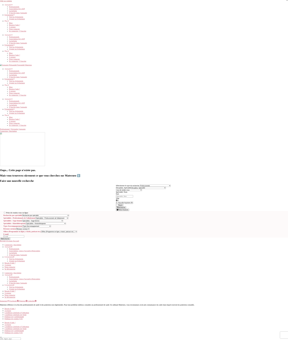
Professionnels (14, 7)
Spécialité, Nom (121, 192)
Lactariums (13, 11)
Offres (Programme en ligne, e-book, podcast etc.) (22, 231)
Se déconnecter (9, 269)
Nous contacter (14, 29)
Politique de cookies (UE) (13, 319)
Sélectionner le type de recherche (127, 186)
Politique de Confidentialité (14, 317)
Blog (10, 23)
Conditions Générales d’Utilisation (16, 313)
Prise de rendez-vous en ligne (17, 213)
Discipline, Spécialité (123, 188)
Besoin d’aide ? (14, 25)
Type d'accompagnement (12, 226)
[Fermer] (287, 0)
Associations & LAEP (17, 9)
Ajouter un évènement (17, 19)
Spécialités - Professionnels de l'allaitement (19, 218)
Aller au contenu (6, 1)
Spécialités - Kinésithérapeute (14, 223)
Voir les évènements (16, 17)
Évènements (8, 15)
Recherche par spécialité (12, 215)
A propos (12, 27)
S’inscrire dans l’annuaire (18, 13)
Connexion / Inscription (12, 245)
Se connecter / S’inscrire (17, 31)
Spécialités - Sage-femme (12, 221)
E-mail (5, 234)
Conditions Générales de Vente (15, 315)
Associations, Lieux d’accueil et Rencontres (24, 251)
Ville (117, 198)
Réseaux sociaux (9, 229)
